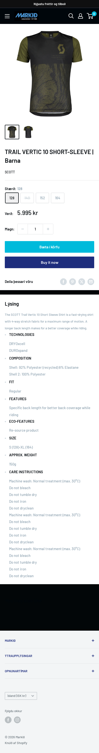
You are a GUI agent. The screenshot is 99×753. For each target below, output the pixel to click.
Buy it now (49, 262)
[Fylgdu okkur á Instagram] (17, 719)
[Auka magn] (48, 229)
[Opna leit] (71, 16)
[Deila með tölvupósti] (90, 281)
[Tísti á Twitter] (81, 281)
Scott (10, 172)
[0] (90, 16)
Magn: (9, 229)
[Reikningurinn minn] (80, 16)
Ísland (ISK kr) (16, 696)
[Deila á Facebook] (63, 281)
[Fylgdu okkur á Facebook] (8, 719)
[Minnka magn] (23, 229)
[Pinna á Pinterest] (72, 281)
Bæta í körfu (49, 246)
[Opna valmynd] (7, 16)
